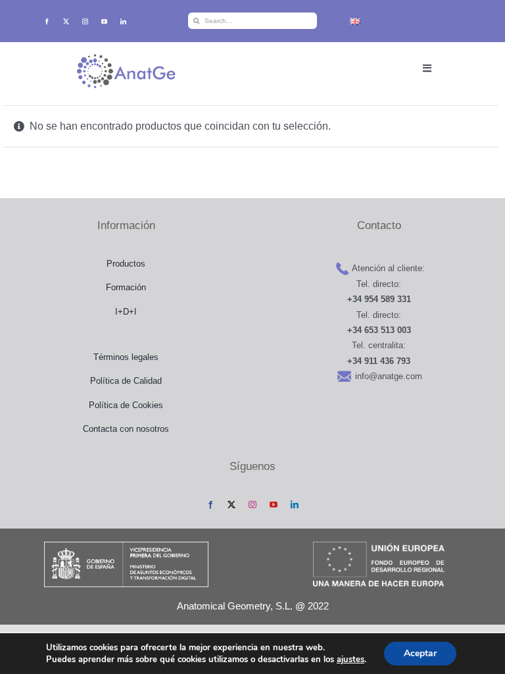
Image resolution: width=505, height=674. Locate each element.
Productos (126, 264)
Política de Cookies (126, 405)
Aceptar (420, 653)
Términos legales (125, 357)
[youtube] (104, 21)
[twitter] (66, 21)
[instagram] (85, 21)
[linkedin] (123, 21)
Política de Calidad (126, 381)
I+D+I (126, 312)
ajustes (350, 659)
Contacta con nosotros (126, 429)
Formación (126, 287)
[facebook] (47, 21)
